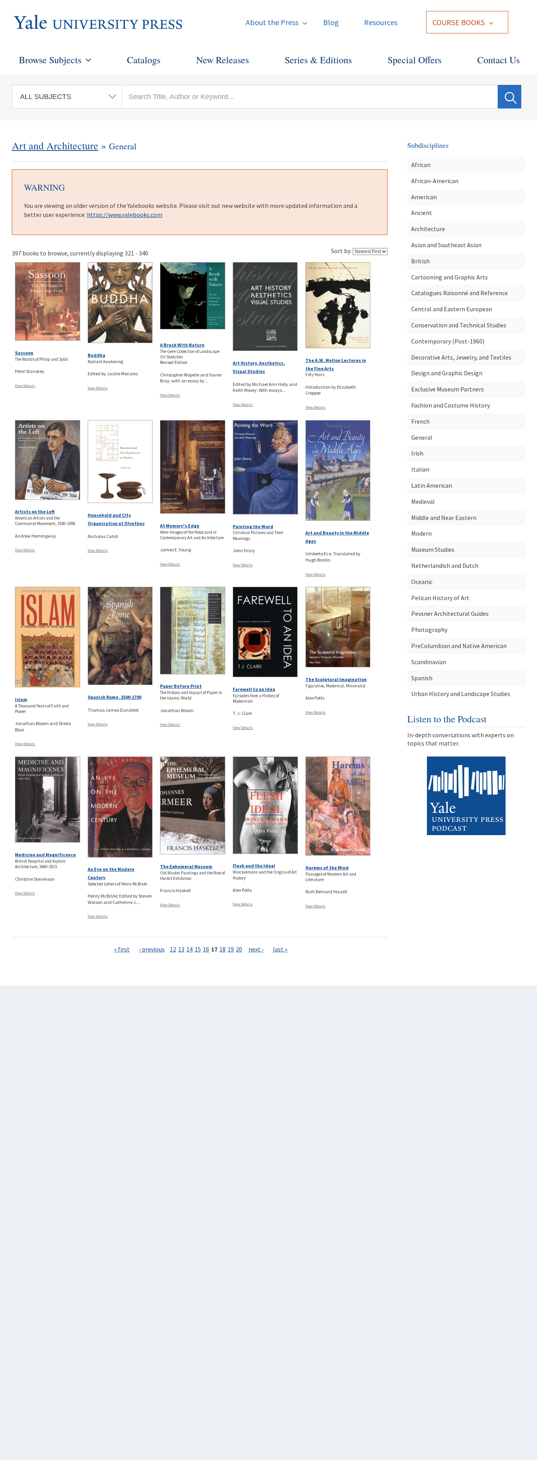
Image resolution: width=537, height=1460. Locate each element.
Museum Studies (432, 549)
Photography (429, 630)
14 (189, 949)
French (420, 421)
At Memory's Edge (179, 526)
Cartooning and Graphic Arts (449, 277)
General (421, 437)
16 (206, 949)
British (420, 261)
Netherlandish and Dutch (444, 565)
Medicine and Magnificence (45, 855)
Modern (421, 533)
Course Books (458, 22)
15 (198, 949)
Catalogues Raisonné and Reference (459, 293)
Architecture (428, 229)
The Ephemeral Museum (186, 866)
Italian (420, 469)
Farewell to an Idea (254, 689)
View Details (25, 385)
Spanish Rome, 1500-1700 (114, 697)
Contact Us (498, 59)
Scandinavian (428, 662)
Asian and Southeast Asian (446, 245)
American (424, 197)
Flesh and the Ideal (254, 866)
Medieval (423, 501)
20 (239, 949)
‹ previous (152, 949)
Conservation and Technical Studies (458, 325)
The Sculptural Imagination (336, 679)
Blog (331, 22)
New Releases (222, 59)
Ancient (421, 213)
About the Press (272, 22)
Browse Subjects (50, 59)
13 (181, 949)
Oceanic (421, 582)
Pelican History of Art (440, 598)
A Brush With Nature (182, 345)
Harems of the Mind (327, 867)
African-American (434, 181)
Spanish (421, 678)
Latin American (431, 485)
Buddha (96, 355)
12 (173, 949)
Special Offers (414, 59)
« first (122, 949)
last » (280, 949)
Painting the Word (253, 526)
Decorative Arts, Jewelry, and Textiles (461, 357)
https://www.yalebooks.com (124, 215)
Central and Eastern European (451, 309)
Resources (380, 22)
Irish (417, 453)
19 (231, 949)
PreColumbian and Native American (459, 646)
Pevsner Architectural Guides (450, 613)
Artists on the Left (35, 511)
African (420, 165)
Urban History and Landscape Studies (460, 694)
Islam (21, 699)
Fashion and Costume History (450, 405)
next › (255, 949)
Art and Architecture (55, 145)
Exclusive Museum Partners (447, 389)
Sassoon (24, 353)
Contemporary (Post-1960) (447, 341)
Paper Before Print (181, 686)
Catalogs (143, 59)
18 (222, 949)
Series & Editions (318, 59)
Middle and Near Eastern (443, 518)
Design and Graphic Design (446, 373)
